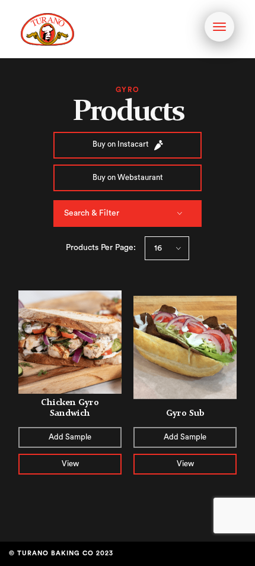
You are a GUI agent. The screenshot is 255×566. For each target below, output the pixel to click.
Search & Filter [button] (91, 213)
